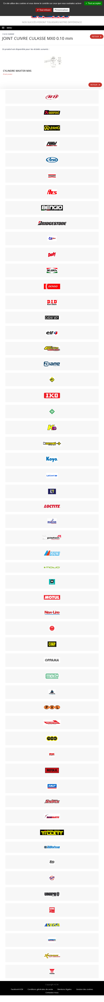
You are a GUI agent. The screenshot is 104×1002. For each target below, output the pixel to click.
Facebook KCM (17, 989)
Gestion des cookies (84, 989)
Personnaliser (61, 10)
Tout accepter (94, 3)
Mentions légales (65, 989)
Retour (95, 36)
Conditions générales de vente (40, 989)
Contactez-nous (52, 992)
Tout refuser (45, 10)
